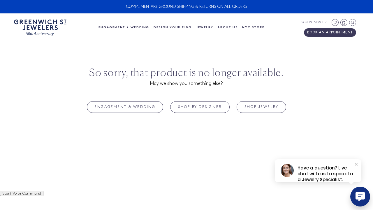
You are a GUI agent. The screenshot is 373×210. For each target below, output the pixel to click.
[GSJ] (40, 28)
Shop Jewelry (261, 106)
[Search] (352, 22)
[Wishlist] (335, 22)
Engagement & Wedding (124, 106)
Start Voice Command (21, 193)
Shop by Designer (200, 106)
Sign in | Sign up (313, 22)
